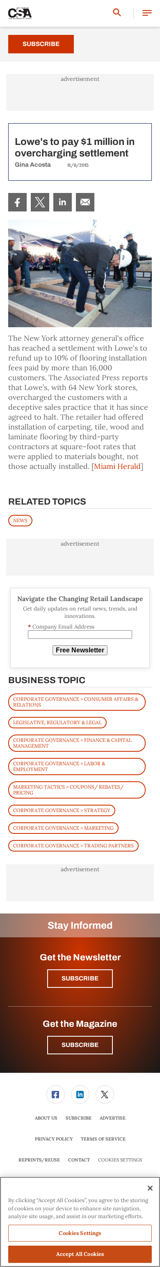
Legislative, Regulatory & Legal (57, 722)
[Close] (150, 1188)
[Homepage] (20, 13)
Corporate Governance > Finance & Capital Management (72, 743)
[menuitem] (17, 202)
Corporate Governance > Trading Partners (73, 845)
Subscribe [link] (78, 1118)
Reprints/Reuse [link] (39, 1160)
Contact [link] (79, 1160)
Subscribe (41, 44)
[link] (17, 202)
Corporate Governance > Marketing (63, 828)
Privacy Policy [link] (54, 1139)
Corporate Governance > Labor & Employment (59, 766)
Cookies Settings (120, 1160)
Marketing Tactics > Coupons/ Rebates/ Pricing (68, 790)
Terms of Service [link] (103, 1139)
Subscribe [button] (80, 978)
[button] (147, 13)
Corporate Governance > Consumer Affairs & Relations (75, 702)
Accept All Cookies (80, 1254)
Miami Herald (117, 466)
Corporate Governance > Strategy (61, 810)
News (20, 520)
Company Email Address (61, 626)
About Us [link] (46, 1118)
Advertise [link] (113, 1118)
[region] (80, 1222)
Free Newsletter (80, 650)
